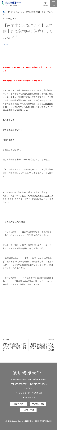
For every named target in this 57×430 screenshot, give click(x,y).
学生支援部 (6, 44)
